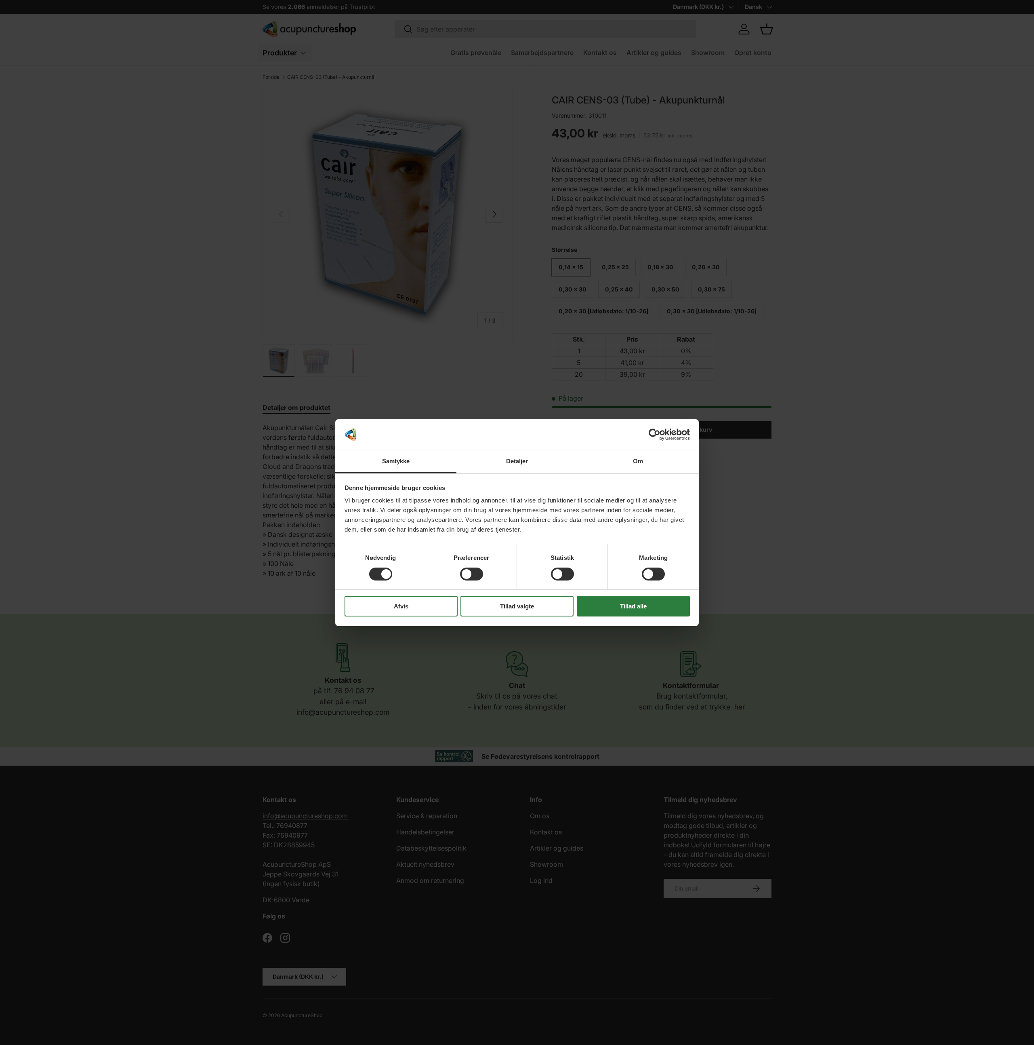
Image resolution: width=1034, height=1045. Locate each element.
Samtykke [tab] (396, 461)
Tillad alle (633, 606)
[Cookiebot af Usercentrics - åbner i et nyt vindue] (654, 435)
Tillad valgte (517, 606)
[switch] (471, 574)
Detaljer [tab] (517, 461)
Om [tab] (638, 461)
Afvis (401, 606)
